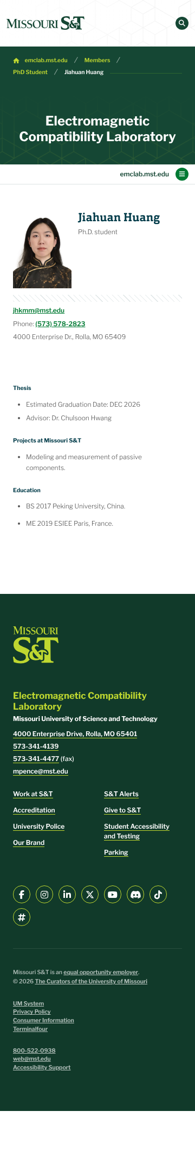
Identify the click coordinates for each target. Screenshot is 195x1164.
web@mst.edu (32, 1058)
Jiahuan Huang (83, 72)
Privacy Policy (32, 1011)
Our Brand (28, 842)
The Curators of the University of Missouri (91, 981)
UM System (28, 1003)
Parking (116, 852)
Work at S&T (33, 794)
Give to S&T (122, 810)
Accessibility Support (41, 1067)
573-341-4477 (36, 759)
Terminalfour (30, 1029)
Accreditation (34, 810)
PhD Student (30, 72)
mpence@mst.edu (40, 771)
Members (97, 60)
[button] (182, 23)
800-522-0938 (34, 1050)
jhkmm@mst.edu (38, 310)
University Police (38, 826)
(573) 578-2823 (60, 324)
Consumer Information (43, 1020)
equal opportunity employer (100, 972)
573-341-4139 (35, 746)
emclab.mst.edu (46, 60)
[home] (45, 23)
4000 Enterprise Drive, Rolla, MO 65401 (75, 734)
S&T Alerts (121, 794)
